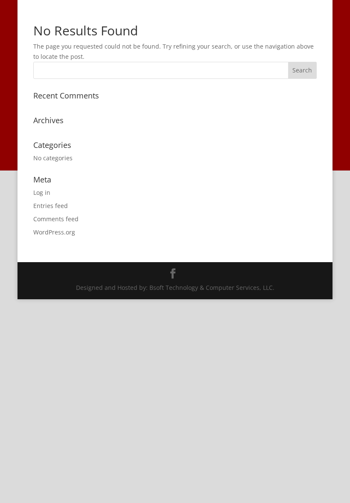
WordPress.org (54, 232)
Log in (41, 192)
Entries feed (50, 206)
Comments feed (56, 219)
